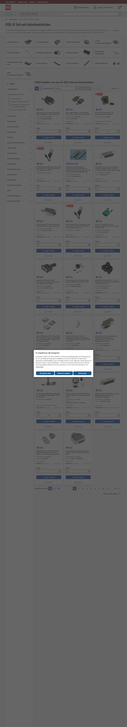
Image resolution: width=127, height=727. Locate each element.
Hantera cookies (64, 373)
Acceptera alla (45, 373)
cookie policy (39, 367)
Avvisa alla (82, 373)
